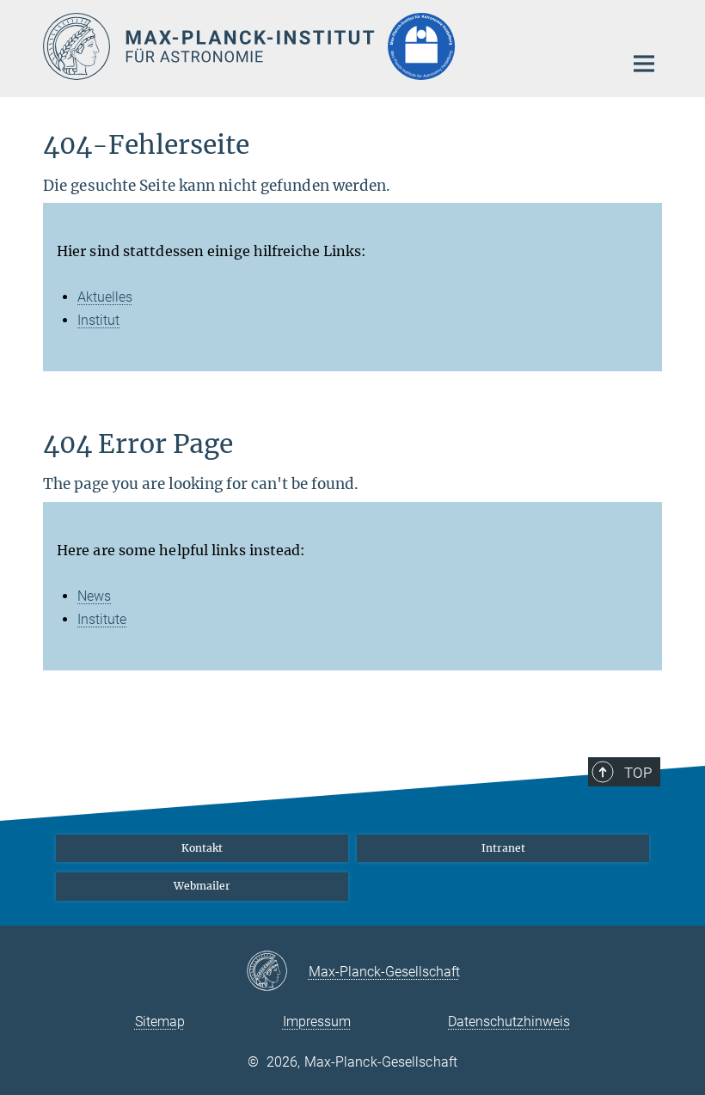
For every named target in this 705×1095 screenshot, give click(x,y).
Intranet (503, 847)
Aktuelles (104, 297)
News (94, 596)
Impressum (317, 1021)
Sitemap (160, 1021)
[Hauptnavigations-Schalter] (644, 63)
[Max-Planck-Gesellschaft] (277, 972)
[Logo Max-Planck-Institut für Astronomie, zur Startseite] (322, 46)
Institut (98, 320)
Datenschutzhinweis (509, 1021)
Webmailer (202, 885)
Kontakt (202, 847)
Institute (101, 619)
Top (638, 772)
